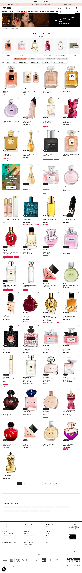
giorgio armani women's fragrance (11, 510)
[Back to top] (79, 570)
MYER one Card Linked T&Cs (63, 551)
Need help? (4, 569)
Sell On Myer (49, 542)
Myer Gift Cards (49, 529)
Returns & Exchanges (6, 535)
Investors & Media (50, 535)
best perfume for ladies (49, 507)
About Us (48, 533)
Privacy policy (74, 551)
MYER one (48, 526)
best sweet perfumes (45, 510)
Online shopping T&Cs (31, 551)
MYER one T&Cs (52, 551)
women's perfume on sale (37, 507)
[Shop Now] (41, 20)
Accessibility (27, 546)
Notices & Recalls (28, 544)
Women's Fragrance (14, 28)
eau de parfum (18, 507)
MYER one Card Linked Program (9, 542)
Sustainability (49, 538)
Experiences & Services (29, 535)
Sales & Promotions (28, 542)
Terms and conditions (42, 551)
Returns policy (8, 551)
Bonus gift (46, 126)
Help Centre (26, 526)
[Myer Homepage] (7, 8)
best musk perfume (24, 510)
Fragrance (7, 28)
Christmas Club (49, 540)
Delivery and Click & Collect (8, 533)
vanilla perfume (27, 507)
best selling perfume (34, 510)
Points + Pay (4, 531)
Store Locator (27, 533)
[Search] (59, 8)
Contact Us (26, 531)
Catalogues (4, 540)
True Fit (3, 538)
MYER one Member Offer (48, 159)
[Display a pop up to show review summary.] (31, 124)
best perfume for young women (62, 507)
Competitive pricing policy (18, 551)
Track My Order (5, 526)
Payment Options (6, 529)
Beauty (3, 28)
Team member (41, 554)
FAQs (25, 529)
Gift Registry (27, 540)
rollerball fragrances (8, 507)
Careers (48, 531)
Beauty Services (27, 538)
